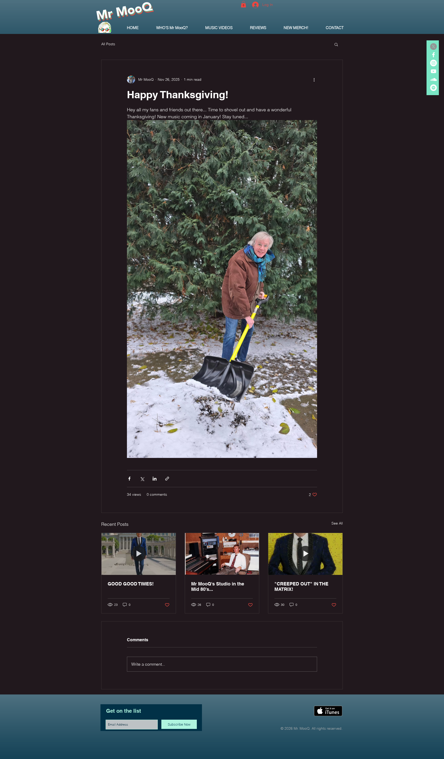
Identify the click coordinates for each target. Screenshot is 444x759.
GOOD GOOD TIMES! (131, 583)
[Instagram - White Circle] (433, 63)
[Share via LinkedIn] (154, 478)
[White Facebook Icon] (433, 54)
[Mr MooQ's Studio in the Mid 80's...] (222, 554)
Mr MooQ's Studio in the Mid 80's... (217, 586)
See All (337, 523)
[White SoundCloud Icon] (433, 79)
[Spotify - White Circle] (433, 87)
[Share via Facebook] (129, 478)
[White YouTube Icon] (433, 71)
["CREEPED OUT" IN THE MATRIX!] (305, 554)
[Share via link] (167, 478)
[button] (243, 4)
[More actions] (314, 79)
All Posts (108, 44)
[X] (433, 46)
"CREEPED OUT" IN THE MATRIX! (301, 586)
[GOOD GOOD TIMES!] (138, 554)
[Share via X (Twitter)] (142, 478)
